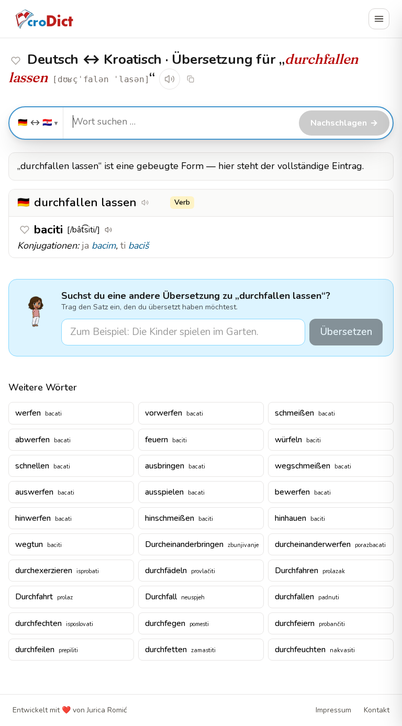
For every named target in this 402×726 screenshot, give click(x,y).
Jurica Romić (107, 710)
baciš (138, 245)
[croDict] (44, 18)
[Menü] (378, 18)
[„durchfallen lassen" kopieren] (190, 79)
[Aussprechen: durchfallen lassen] (169, 79)
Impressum (333, 710)
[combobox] (179, 122)
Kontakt (376, 710)
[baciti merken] (15, 60)
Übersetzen (346, 332)
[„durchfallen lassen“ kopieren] (159, 202)
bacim (104, 245)
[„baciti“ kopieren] (123, 230)
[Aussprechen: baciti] (108, 230)
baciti (48, 229)
